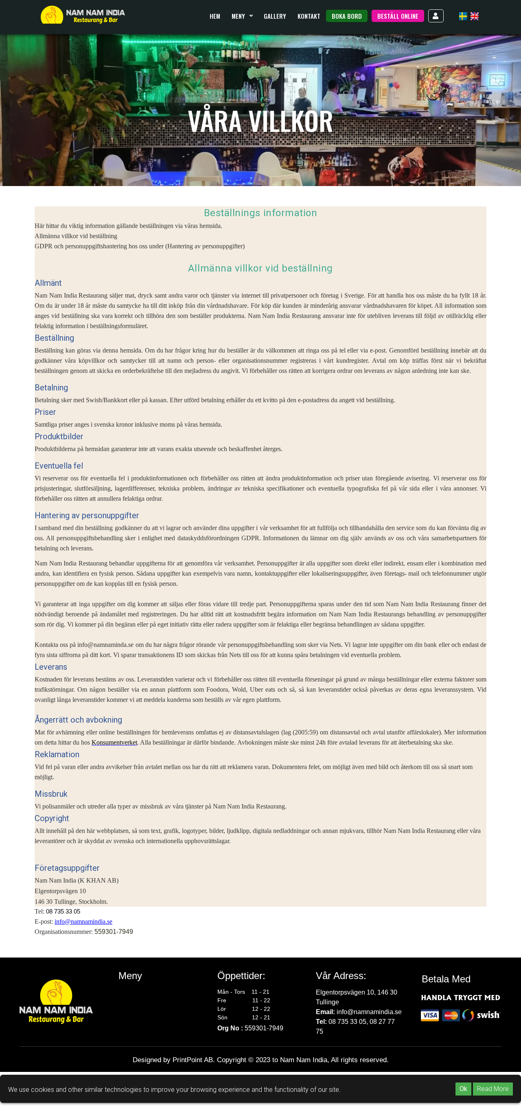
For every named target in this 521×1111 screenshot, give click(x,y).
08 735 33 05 (63, 911)
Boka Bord (347, 15)
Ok (463, 1089)
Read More (493, 1089)
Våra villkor (134, 1011)
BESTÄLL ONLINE (397, 15)
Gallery (275, 15)
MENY (239, 15)
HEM (215, 15)
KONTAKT (309, 15)
